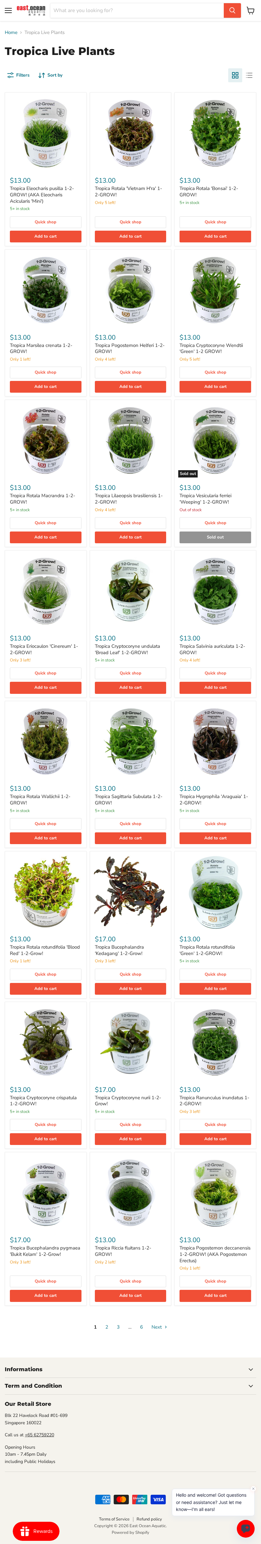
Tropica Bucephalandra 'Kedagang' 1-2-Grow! (119, 950)
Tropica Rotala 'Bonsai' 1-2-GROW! (209, 191)
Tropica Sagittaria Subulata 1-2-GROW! (128, 799)
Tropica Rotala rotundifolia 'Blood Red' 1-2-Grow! (45, 950)
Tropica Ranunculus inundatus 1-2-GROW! (214, 1100)
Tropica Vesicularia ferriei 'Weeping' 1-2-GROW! (205, 498)
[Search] (232, 10)
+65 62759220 (39, 1435)
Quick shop (45, 222)
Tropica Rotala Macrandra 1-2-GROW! (42, 498)
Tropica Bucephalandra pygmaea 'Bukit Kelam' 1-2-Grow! (45, 1251)
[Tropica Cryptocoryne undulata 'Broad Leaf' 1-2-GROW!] (131, 591)
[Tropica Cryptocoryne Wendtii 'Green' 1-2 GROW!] (215, 290)
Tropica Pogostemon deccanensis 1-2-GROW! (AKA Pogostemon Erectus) (215, 1254)
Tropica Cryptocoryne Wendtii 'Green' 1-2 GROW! (211, 348)
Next (157, 1327)
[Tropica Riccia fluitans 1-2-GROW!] (131, 1193)
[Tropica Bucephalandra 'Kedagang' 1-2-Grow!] (131, 892)
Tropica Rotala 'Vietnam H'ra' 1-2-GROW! (128, 191)
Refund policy (149, 1519)
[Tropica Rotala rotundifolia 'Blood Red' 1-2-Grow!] (46, 892)
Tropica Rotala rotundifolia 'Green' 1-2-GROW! (207, 950)
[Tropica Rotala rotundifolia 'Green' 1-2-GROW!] (215, 892)
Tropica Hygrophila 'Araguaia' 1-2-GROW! (214, 799)
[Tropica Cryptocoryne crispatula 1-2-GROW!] (46, 1043)
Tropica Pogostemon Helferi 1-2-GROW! (130, 348)
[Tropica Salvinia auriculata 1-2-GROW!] (215, 591)
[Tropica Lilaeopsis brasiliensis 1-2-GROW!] (131, 440)
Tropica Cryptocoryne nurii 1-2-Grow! (128, 1100)
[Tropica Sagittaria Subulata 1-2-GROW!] (131, 742)
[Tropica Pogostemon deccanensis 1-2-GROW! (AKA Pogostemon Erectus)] (215, 1193)
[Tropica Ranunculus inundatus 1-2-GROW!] (215, 1043)
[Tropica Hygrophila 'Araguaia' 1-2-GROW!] (215, 742)
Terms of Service (114, 1519)
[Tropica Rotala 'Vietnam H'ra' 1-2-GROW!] (131, 133)
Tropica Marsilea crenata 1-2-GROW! (41, 348)
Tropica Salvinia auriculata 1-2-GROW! (212, 649)
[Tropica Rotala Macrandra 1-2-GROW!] (46, 440)
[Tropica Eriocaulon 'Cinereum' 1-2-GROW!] (46, 591)
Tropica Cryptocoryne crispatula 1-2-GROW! (43, 1100)
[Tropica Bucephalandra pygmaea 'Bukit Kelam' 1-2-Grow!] (46, 1193)
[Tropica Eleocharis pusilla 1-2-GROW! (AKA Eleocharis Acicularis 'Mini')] (46, 133)
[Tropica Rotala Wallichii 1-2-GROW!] (46, 742)
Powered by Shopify (130, 1532)
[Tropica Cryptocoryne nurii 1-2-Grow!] (131, 1043)
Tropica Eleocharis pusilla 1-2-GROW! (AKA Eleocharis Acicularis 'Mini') (42, 194)
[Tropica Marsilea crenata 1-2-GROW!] (46, 290)
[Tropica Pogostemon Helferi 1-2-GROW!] (131, 290)
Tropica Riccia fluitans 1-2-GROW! (123, 1251)
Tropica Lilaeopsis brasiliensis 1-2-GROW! (129, 498)
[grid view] (235, 75)
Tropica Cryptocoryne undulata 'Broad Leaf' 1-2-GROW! (127, 649)
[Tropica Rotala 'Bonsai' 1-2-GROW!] (215, 133)
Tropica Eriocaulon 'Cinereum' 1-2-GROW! (44, 649)
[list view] (249, 75)
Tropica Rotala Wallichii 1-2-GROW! (40, 799)
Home (11, 32)
